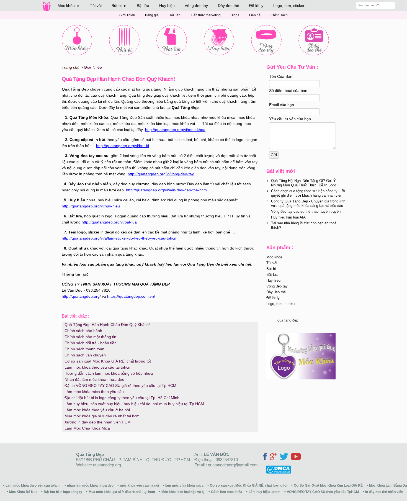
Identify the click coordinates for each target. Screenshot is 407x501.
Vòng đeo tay (196, 5)
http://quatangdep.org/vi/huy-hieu (91, 206)
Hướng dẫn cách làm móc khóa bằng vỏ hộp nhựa (109, 373)
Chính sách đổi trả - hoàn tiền (91, 343)
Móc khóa (274, 257)
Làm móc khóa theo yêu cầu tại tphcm (98, 367)
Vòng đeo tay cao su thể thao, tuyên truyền (306, 211)
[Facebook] (265, 457)
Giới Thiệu (127, 15)
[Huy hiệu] (219, 40)
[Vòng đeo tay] (266, 40)
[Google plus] (273, 457)
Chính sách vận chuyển (85, 355)
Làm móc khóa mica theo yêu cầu (94, 391)
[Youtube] (296, 457)
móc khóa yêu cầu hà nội (139, 485)
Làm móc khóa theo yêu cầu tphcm (33, 485)
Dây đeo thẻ (228, 5)
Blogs (235, 15)
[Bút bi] (124, 40)
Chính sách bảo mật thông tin (90, 337)
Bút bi (271, 269)
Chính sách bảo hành (83, 330)
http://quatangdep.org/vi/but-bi (122, 145)
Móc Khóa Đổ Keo (23, 492)
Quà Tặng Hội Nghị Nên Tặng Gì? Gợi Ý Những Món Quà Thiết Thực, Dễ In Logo (303, 183)
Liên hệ (255, 15)
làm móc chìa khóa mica (184, 485)
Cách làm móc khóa (226, 492)
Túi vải (96, 5)
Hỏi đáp (175, 15)
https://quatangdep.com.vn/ (131, 296)
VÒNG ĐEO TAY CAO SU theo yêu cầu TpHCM (323, 492)
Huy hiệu (167, 5)
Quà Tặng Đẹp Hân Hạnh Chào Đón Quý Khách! (107, 324)
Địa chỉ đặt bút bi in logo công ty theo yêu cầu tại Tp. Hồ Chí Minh (122, 397)
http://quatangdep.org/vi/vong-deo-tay (161, 174)
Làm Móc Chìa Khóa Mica (87, 428)
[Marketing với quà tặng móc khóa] (301, 378)
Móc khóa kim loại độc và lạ (183, 492)
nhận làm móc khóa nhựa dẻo (90, 485)
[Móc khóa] (77, 40)
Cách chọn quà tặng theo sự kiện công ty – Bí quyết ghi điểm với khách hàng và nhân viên (308, 193)
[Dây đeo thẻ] (313, 40)
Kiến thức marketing (205, 15)
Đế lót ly (256, 5)
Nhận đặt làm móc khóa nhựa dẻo (94, 379)
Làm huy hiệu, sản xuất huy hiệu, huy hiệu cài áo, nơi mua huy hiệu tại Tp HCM (134, 404)
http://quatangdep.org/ (81, 296)
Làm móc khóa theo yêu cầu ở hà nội (97, 410)
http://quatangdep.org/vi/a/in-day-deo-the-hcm (166, 190)
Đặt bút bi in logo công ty (63, 492)
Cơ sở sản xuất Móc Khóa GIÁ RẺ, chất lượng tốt (108, 361)
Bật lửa (143, 5)
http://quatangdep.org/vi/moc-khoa (175, 129)
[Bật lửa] (171, 40)
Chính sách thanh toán (84, 349)
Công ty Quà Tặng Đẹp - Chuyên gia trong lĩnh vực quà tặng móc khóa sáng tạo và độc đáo (308, 203)
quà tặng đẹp (287, 320)
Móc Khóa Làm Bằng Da (388, 485)
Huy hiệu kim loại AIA (288, 217)
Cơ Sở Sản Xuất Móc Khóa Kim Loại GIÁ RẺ (328, 485)
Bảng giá (152, 15)
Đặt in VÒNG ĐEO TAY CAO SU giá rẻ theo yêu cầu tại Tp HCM (120, 385)
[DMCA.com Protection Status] (276, 472)
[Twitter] (284, 457)
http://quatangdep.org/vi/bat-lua (109, 222)
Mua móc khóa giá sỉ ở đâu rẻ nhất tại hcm (102, 416)
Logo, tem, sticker (289, 5)
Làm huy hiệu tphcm (264, 492)
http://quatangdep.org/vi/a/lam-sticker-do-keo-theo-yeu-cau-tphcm (119, 238)
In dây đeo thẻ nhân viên (384, 492)
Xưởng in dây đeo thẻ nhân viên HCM (98, 422)
